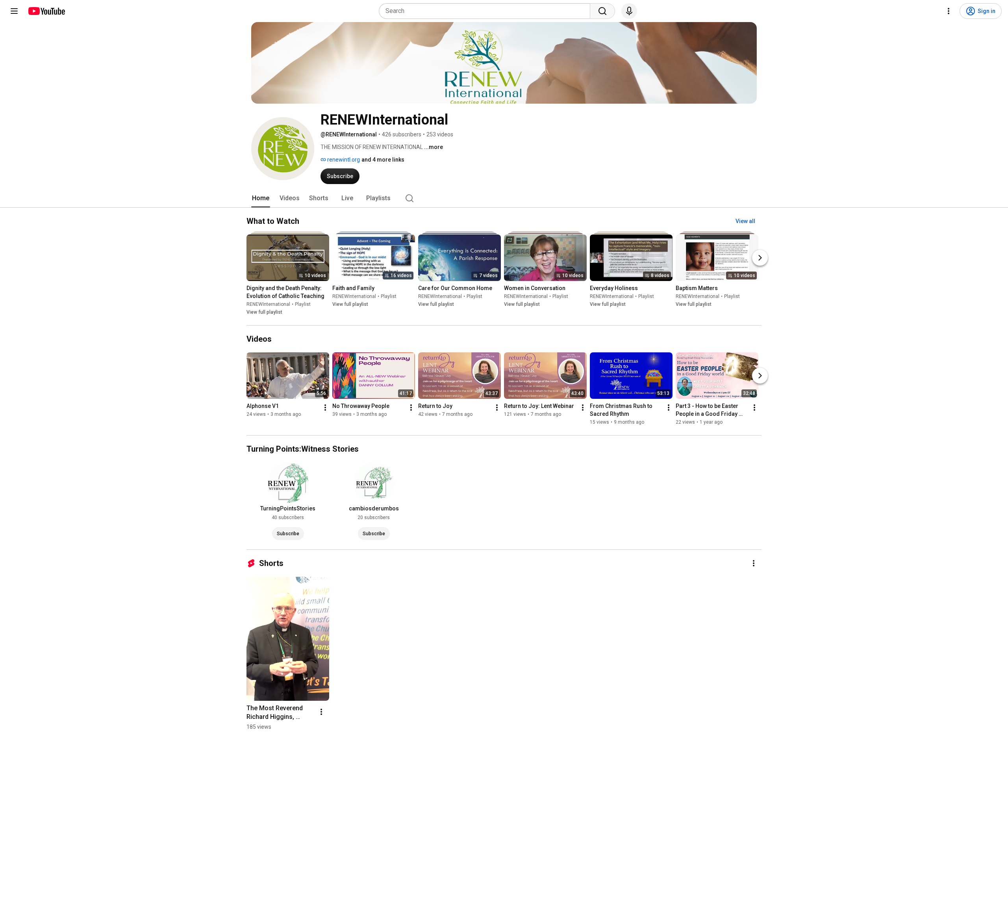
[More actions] (325, 407)
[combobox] (486, 11)
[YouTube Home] (46, 11)
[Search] (602, 11)
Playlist (303, 304)
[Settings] (948, 11)
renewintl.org (343, 159)
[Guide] (14, 11)
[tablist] (504, 198)
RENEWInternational (268, 304)
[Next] (760, 258)
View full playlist (264, 312)
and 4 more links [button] (382, 159)
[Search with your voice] (629, 11)
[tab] (260, 198)
